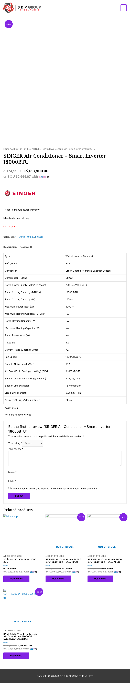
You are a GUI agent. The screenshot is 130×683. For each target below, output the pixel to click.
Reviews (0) (27, 247)
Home (6, 149)
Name (12, 472)
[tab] (10, 247)
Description (10, 247)
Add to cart (16, 578)
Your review (15, 449)
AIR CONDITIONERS (21, 149)
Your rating (15, 443)
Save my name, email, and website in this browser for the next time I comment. (54, 488)
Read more (58, 578)
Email (12, 481)
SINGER (37, 149)
